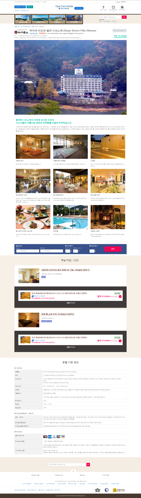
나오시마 (114, 21)
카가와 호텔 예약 (25, 26)
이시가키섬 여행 (92, 483)
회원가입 (30, 6)
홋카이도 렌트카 (38, 483)
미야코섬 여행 (104, 483)
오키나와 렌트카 (26, 483)
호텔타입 (57, 22)
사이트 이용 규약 (31, 490)
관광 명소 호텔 (23, 22)
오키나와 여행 (50, 483)
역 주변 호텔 (105, 475)
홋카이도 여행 (72, 483)
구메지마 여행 (115, 483)
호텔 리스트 (34, 26)
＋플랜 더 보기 (70, 303)
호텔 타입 (82, 475)
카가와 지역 (78, 8)
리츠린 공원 (106, 21)
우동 (100, 21)
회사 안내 (57, 490)
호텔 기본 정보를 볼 (120, 36)
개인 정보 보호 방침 (19, 490)
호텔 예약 (17, 26)
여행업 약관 (49, 490)
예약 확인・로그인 (20, 6)
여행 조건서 (41, 490)
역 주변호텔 (74, 22)
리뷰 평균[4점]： (34, 33)
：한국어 (121, 2)
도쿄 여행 (82, 483)
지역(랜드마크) (40, 22)
